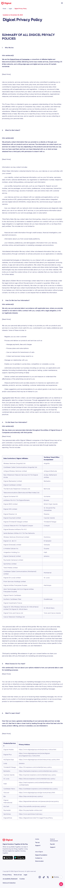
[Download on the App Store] (8, 857)
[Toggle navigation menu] (62, 3)
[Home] (7, 3)
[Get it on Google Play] (19, 857)
